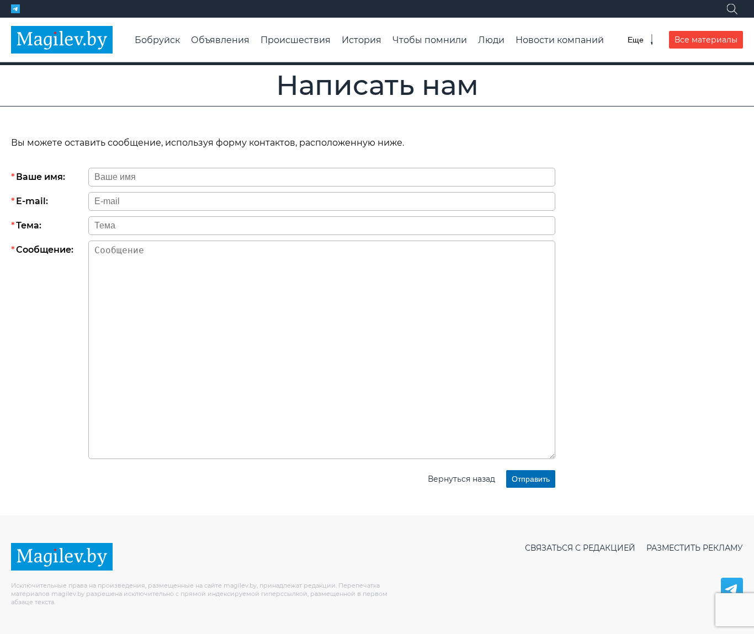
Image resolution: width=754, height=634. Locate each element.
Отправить (531, 479)
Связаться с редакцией (580, 548)
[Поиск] (732, 9)
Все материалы (706, 40)
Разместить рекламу (694, 548)
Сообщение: (44, 249)
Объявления (220, 40)
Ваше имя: (40, 177)
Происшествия (296, 40)
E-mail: (32, 201)
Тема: (28, 225)
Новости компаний (560, 40)
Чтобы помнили (429, 40)
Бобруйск (157, 40)
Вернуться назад (461, 479)
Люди (491, 40)
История (361, 40)
